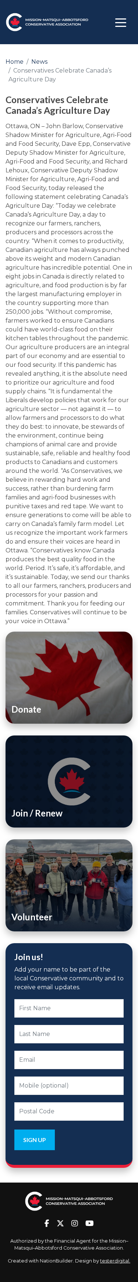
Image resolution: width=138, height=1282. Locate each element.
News (39, 61)
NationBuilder (56, 1261)
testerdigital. (115, 1261)
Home (15, 61)
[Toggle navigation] (120, 22)
